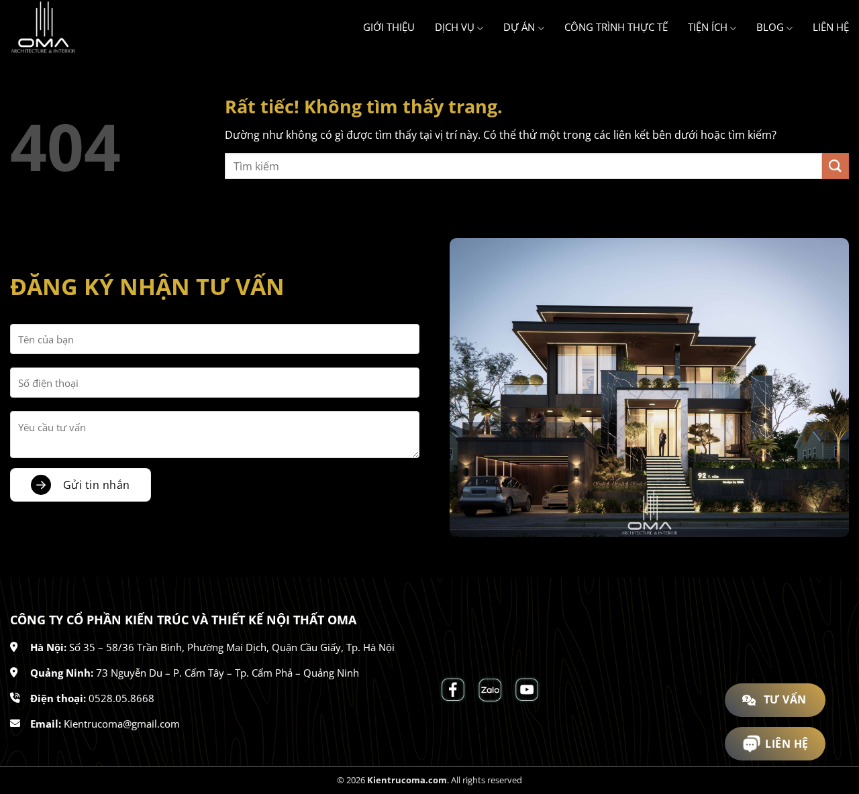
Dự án (519, 27)
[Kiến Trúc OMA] (77, 27)
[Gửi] (835, 166)
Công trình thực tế (616, 27)
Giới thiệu (389, 27)
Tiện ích (707, 27)
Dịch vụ (454, 27)
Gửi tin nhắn (96, 484)
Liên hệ (831, 27)
